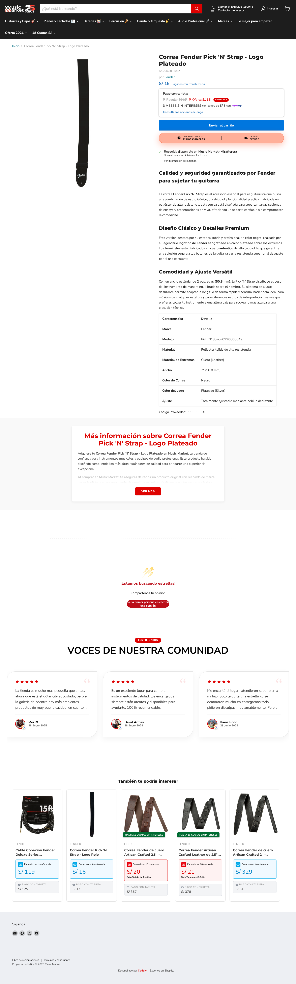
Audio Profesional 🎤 (194, 21)
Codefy (142, 970)
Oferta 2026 (15, 33)
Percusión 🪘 (119, 21)
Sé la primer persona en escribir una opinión (148, 604)
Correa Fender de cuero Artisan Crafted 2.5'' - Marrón (144, 852)
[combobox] (115, 8)
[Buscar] (196, 8)
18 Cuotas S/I (42, 33)
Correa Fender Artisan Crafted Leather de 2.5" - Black (199, 852)
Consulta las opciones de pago (183, 112)
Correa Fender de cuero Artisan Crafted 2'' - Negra (253, 852)
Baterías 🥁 (93, 21)
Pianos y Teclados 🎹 (60, 21)
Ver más (148, 491)
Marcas (224, 21)
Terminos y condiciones (56, 960)
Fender (170, 77)
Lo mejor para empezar (254, 21)
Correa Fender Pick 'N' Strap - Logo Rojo (89, 852)
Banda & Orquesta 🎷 (154, 21)
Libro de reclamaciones (25, 960)
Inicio (16, 46)
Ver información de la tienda (180, 161)
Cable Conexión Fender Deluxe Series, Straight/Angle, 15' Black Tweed (36, 852)
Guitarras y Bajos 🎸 (20, 21)
